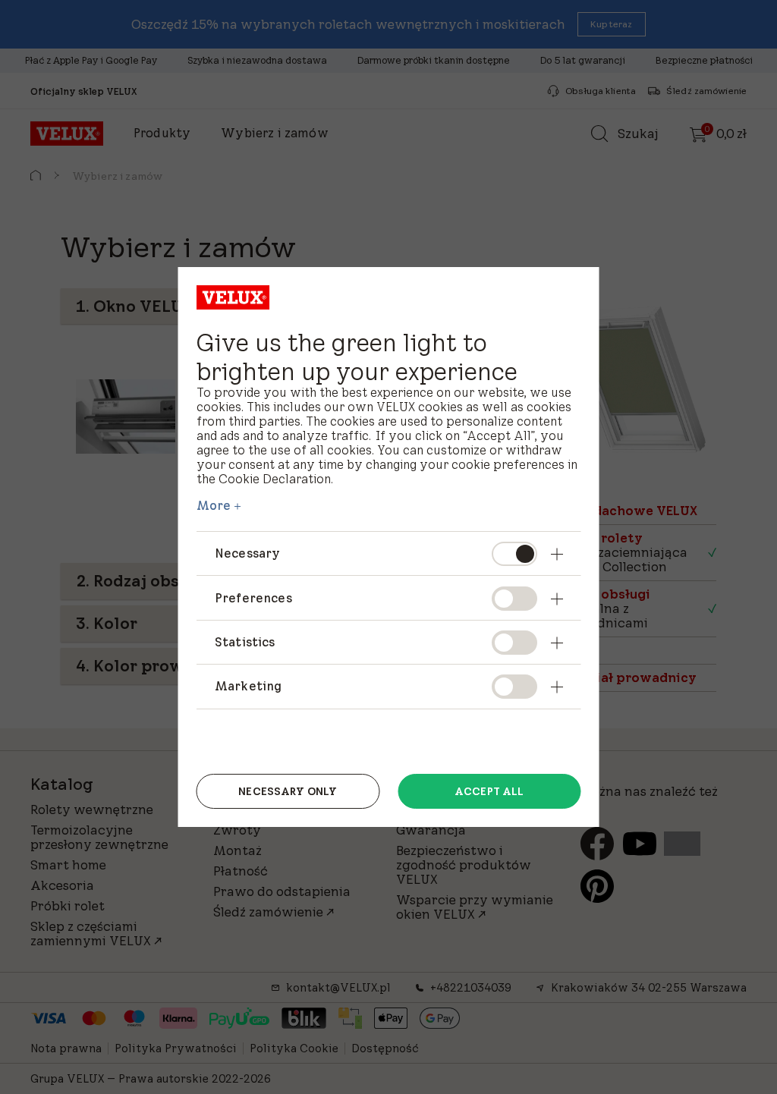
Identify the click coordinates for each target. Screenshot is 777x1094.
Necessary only (287, 791)
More (214, 505)
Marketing (248, 685)
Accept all (489, 791)
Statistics (245, 641)
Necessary (247, 553)
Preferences (253, 597)
